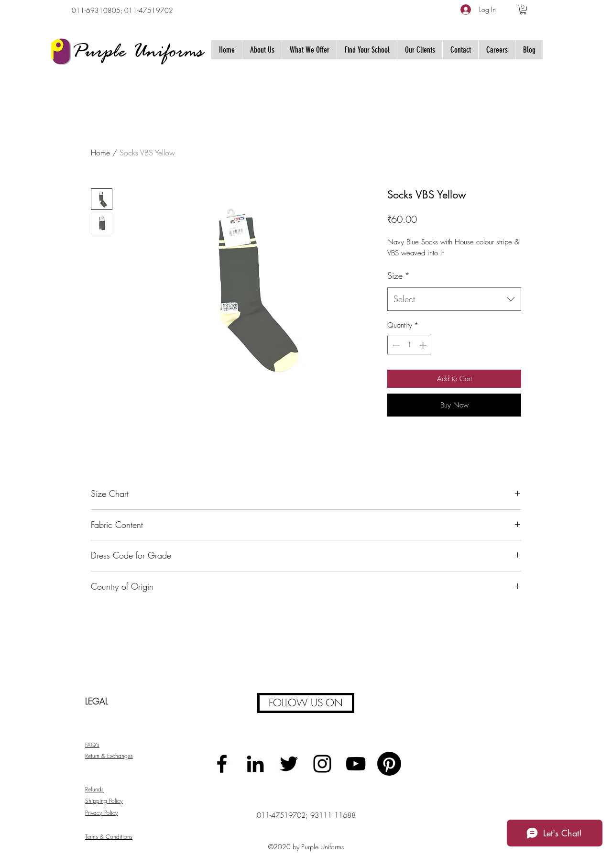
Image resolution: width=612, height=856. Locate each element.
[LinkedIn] (255, 764)
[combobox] (454, 299)
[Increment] (423, 345)
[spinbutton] (409, 345)
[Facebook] (222, 764)
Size (398, 275)
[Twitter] (289, 764)
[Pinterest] (389, 764)
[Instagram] (322, 764)
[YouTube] (356, 764)
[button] (523, 9)
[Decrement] (395, 345)
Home (100, 152)
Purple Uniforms (137, 52)
